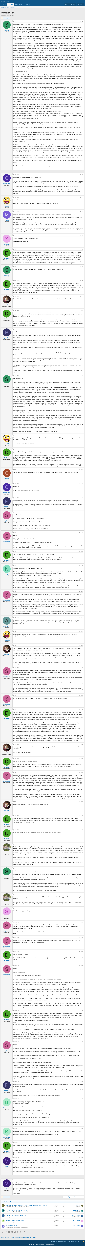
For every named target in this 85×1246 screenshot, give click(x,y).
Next (7, 18)
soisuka (4, 15)
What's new (18, 4)
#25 (82, 645)
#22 (82, 591)
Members (28, 4)
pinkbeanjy (8, 1212)
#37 (82, 894)
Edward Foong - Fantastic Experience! (18, 1210)
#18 (82, 512)
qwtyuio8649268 (10, 1227)
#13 (82, 435)
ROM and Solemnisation (23, 1206)
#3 (82, 197)
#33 (82, 816)
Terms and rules (62, 1241)
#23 (82, 617)
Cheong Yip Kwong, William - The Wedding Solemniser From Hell (27, 1205)
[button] (23, 4)
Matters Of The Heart (26, 1217)
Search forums (11, 7)
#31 (82, 772)
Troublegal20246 (10, 1217)
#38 (82, 908)
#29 (82, 744)
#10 (82, 310)
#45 (82, 1081)
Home (4, 4)
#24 (82, 631)
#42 (82, 965)
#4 (82, 211)
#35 (82, 844)
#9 (82, 296)
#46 (82, 1099)
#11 (82, 329)
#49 (82, 1157)
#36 (82, 868)
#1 (82, 21)
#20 (82, 551)
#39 (82, 922)
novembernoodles (76, 1222)
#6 (82, 249)
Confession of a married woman (16, 1215)
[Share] (80, 21)
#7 (82, 266)
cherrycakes (9, 1222)
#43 (82, 1011)
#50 (82, 1180)
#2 (82, 174)
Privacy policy (70, 1241)
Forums (10, 4)
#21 (82, 565)
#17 (82, 498)
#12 (82, 376)
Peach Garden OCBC (12, 1226)
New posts (3, 7)
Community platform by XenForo (42, 1244)
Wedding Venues (24, 1227)
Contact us (54, 1241)
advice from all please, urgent (15, 1220)
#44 (82, 1042)
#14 (82, 449)
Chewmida (8, 1206)
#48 (82, 1142)
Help (76, 1241)
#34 (82, 830)
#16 (82, 484)
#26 (82, 668)
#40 (82, 937)
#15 (82, 469)
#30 (82, 758)
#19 (82, 532)
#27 (82, 695)
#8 (82, 280)
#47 (82, 1128)
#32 (82, 801)
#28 (82, 709)
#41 (82, 951)
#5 (82, 235)
